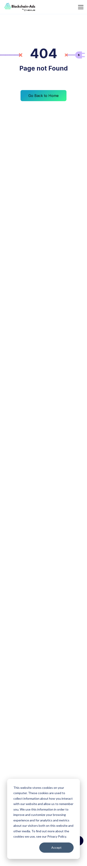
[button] (79, 7)
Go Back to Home (43, 95)
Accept (56, 847)
